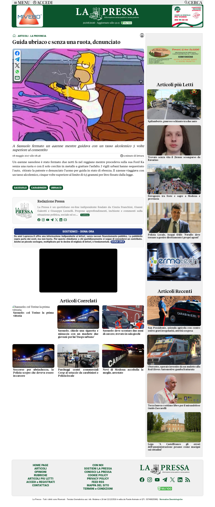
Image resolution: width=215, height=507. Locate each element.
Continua (85, 215)
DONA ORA (117, 242)
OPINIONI (41, 472)
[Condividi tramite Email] (17, 77)
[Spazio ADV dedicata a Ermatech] (174, 281)
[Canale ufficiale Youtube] (157, 480)
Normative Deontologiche (171, 499)
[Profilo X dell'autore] (56, 220)
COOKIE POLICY (98, 475)
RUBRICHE (40, 475)
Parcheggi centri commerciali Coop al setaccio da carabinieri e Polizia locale (78, 373)
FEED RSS (98, 482)
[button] (142, 36)
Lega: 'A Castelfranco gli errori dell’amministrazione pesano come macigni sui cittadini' (174, 447)
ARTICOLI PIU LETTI (40, 478)
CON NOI (97, 465)
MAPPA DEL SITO (98, 485)
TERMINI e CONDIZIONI (98, 488)
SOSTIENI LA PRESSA (98, 468)
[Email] (65, 220)
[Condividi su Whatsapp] (17, 71)
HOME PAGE (40, 465)
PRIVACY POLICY (98, 478)
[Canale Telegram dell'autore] (52, 220)
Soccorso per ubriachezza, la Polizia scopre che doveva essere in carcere (33, 373)
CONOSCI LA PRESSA (98, 472)
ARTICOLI (40, 468)
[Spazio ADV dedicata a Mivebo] (29, 26)
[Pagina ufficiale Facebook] (142, 480)
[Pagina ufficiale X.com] (172, 480)
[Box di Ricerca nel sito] (185, 2)
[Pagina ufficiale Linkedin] (180, 480)
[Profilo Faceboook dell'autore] (38, 220)
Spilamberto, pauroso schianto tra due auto (172, 121)
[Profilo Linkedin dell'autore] (60, 220)
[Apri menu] (14, 2)
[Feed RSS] (187, 480)
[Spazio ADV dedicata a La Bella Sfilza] (174, 75)
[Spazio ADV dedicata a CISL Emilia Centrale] (187, 26)
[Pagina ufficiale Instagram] (149, 480)
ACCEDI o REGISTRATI (40, 482)
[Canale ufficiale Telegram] (164, 480)
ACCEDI (45, 2)
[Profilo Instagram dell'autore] (43, 220)
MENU (24, 2)
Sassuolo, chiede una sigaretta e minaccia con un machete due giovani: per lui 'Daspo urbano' (78, 334)
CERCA (195, 2)
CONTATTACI (40, 485)
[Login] (34, 2)
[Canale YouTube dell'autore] (47, 220)
